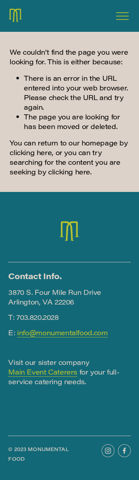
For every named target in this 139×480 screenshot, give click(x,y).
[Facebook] (124, 450)
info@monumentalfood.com (62, 332)
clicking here (31, 152)
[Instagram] (108, 450)
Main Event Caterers (42, 371)
